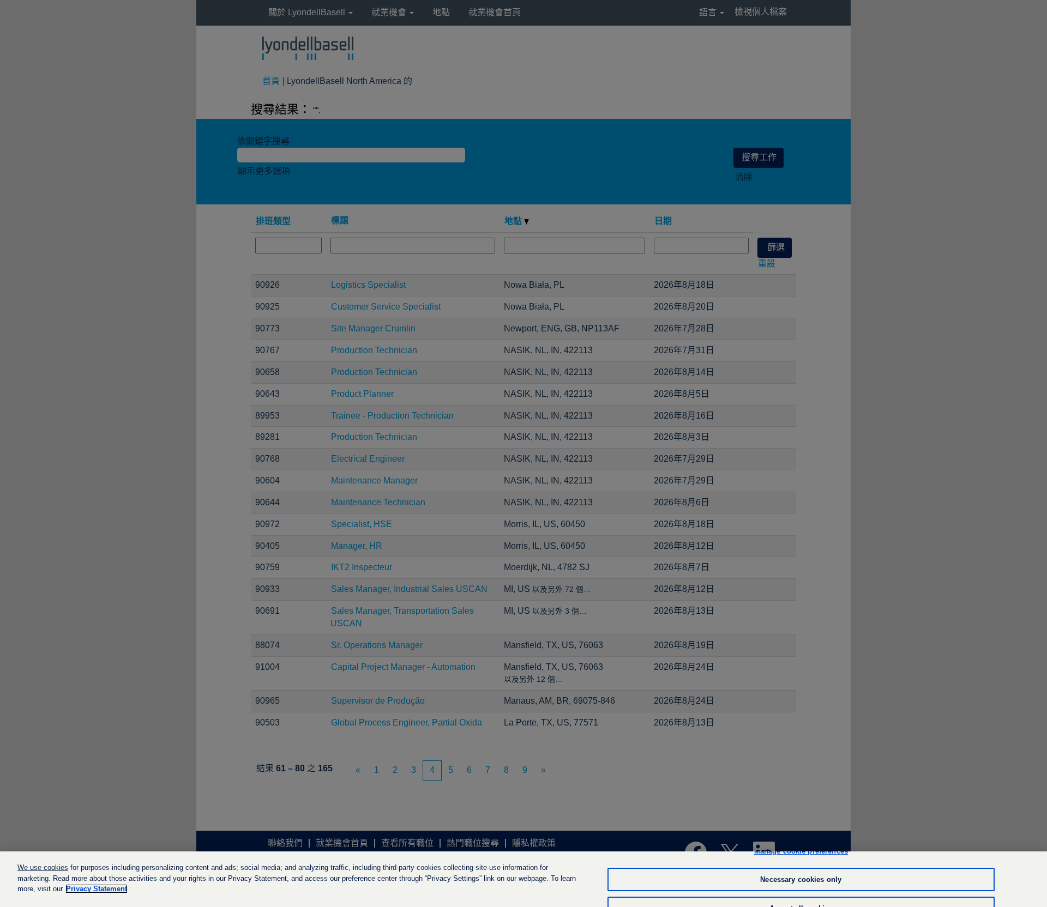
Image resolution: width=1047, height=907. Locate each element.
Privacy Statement (96, 889)
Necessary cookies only (800, 879)
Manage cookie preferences (801, 851)
